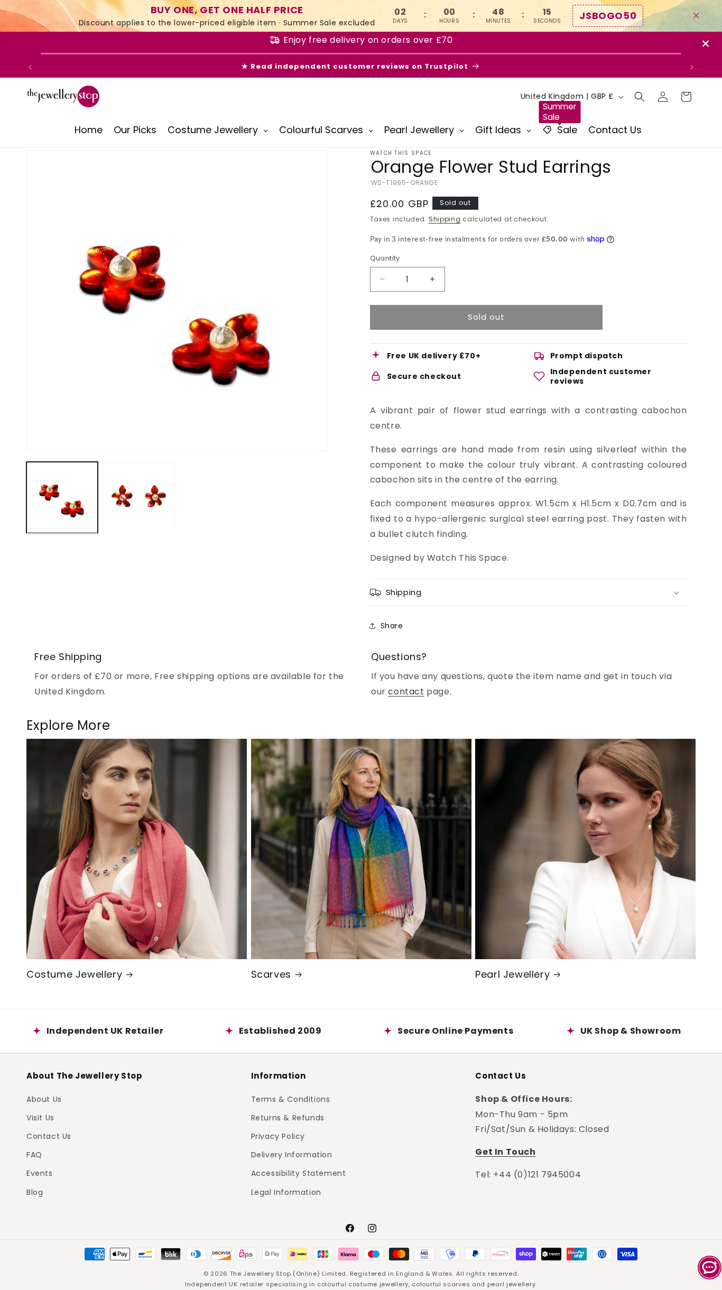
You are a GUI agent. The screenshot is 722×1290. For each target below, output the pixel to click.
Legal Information (286, 1191)
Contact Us (48, 1135)
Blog (34, 1191)
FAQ (34, 1154)
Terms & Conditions (290, 1098)
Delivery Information (291, 1154)
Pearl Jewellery (512, 974)
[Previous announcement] (30, 67)
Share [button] (392, 625)
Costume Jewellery (74, 974)
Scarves (271, 974)
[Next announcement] (692, 67)
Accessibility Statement (298, 1173)
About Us (44, 1098)
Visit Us (40, 1117)
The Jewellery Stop (260, 1273)
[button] (639, 96)
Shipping (445, 219)
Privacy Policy (278, 1135)
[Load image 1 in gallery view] (62, 497)
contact (406, 691)
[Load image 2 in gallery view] (138, 497)
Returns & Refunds (288, 1117)
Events (39, 1173)
